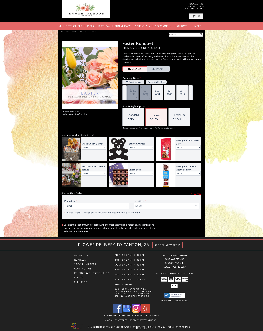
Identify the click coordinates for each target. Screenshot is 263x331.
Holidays (181, 26)
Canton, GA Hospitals (147, 315)
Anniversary (123, 26)
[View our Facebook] (117, 312)
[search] (201, 34)
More (197, 26)
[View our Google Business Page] (126, 312)
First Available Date (156, 82)
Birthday (104, 26)
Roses (90, 26)
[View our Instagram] (136, 312)
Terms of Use (140, 328)
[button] (196, 16)
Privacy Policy (156, 327)
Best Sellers (74, 26)
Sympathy (141, 26)
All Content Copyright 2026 (104, 327)
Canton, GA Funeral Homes (118, 315)
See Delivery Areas (168, 245)
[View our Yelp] (145, 312)
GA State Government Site (143, 320)
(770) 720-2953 (196, 8)
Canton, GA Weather (116, 320)
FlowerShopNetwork (133, 327)
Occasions (161, 26)
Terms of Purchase (179, 327)
